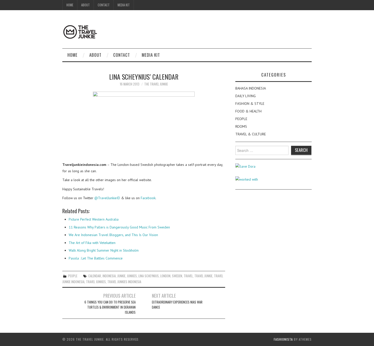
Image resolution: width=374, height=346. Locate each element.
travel (188, 275)
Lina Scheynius (148, 275)
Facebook (148, 198)
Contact (104, 5)
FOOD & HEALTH (248, 111)
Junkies (132, 275)
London (165, 275)
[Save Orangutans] (245, 166)
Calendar (94, 275)
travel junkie (203, 275)
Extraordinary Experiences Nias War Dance (177, 305)
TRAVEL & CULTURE (250, 134)
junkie (121, 275)
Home (69, 5)
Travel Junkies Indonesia (124, 281)
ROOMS (241, 126)
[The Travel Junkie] (80, 31)
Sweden (177, 275)
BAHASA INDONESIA (250, 88)
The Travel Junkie (156, 84)
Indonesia (109, 275)
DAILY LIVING (245, 96)
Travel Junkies (96, 281)
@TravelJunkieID (107, 198)
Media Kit (124, 5)
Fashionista (283, 339)
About (85, 5)
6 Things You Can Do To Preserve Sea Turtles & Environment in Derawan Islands (110, 307)
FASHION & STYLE (249, 103)
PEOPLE (72, 275)
